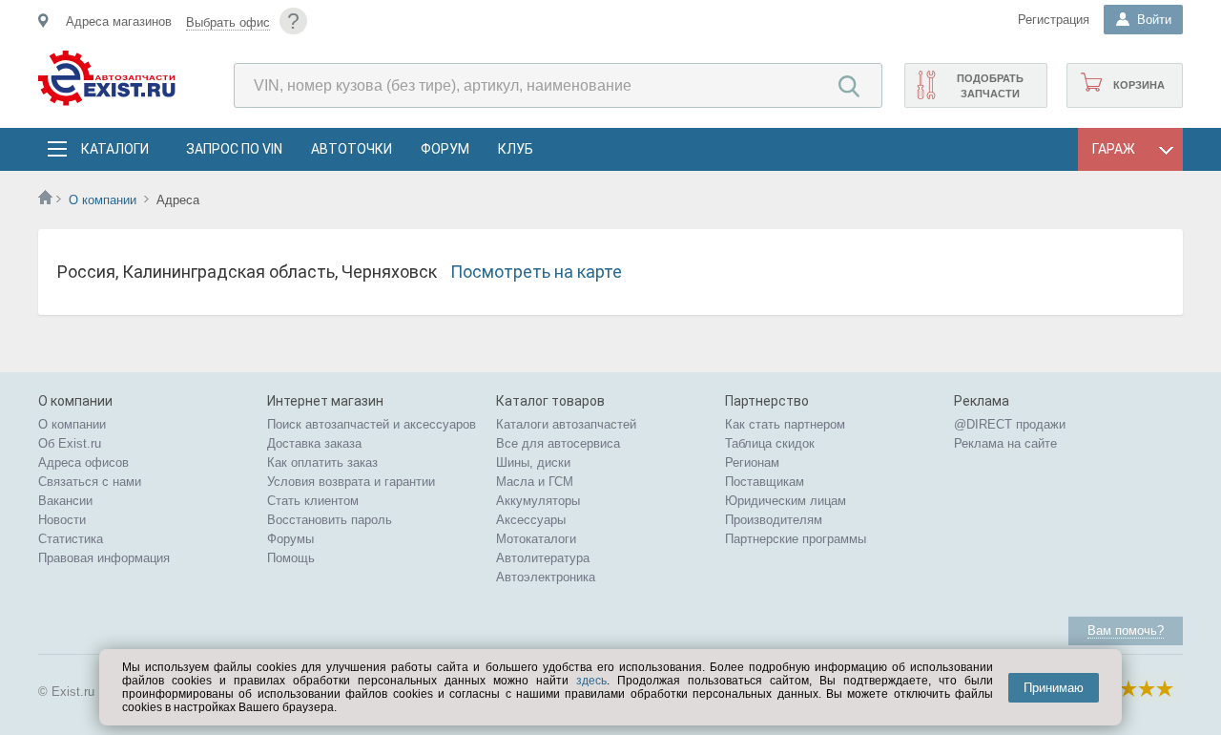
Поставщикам (764, 481)
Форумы (290, 539)
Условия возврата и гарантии (351, 481)
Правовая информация (104, 558)
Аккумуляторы (538, 501)
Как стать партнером (785, 424)
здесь (591, 680)
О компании (102, 200)
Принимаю (1054, 688)
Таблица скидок (770, 443)
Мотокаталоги (536, 539)
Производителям (773, 520)
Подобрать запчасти (990, 86)
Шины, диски (533, 462)
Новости (62, 520)
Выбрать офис (228, 22)
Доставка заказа (314, 443)
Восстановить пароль (329, 520)
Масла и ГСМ (534, 481)
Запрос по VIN (234, 149)
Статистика (70, 539)
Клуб (515, 149)
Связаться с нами (89, 481)
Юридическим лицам (785, 501)
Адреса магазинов (119, 21)
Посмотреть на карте (536, 272)
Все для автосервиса (558, 443)
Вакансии (65, 501)
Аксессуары (531, 520)
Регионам (752, 462)
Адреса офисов (83, 462)
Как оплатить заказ (322, 462)
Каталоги (114, 149)
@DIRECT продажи (1010, 424)
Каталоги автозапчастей (566, 424)
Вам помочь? (1125, 630)
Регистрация (1053, 19)
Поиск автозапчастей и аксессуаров (371, 424)
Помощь (291, 558)
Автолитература (543, 558)
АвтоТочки (351, 149)
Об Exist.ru (69, 443)
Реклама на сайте (1005, 443)
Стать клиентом (313, 501)
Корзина (1139, 85)
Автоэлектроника (545, 577)
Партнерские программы (795, 539)
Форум (445, 149)
